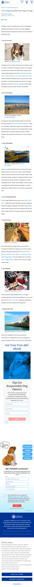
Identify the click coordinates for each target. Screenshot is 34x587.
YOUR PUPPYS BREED (9, 481)
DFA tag (16, 84)
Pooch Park (28, 76)
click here (22, 508)
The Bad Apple (8, 257)
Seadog (3, 169)
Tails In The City (13, 300)
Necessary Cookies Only (17, 579)
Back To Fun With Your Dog (10, 7)
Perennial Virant (24, 251)
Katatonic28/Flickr (10, 117)
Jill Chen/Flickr (13, 242)
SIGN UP (17, 505)
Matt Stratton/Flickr (14, 61)
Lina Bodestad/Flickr (20, 331)
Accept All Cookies (17, 574)
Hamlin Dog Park (10, 76)
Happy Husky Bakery (7, 259)
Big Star (18, 254)
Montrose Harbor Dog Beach (20, 123)
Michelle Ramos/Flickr (15, 291)
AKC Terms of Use (15, 497)
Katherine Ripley (7, 14)
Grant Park (18, 76)
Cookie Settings (17, 584)
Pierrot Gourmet (26, 254)
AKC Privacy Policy (29, 510)
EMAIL (7, 476)
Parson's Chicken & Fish (8, 254)
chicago (5, 19)
